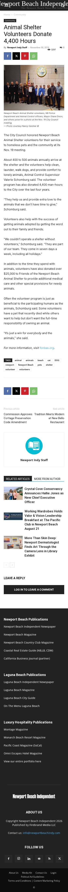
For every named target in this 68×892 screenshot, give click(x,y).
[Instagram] (18, 858)
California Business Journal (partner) (27, 658)
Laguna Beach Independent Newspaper (29, 682)
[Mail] (39, 859)
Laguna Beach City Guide (19, 698)
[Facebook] (7, 56)
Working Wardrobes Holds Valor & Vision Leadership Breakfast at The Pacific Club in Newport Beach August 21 (44, 520)
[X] (16, 56)
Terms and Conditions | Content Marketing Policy (34, 880)
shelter (49, 364)
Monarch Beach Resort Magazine (25, 737)
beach (40, 360)
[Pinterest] (25, 56)
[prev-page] (6, 565)
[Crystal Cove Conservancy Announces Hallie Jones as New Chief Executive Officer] (13, 493)
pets (40, 364)
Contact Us (41, 872)
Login (53, 872)
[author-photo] (34, 454)
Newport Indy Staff (17, 47)
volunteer (10, 369)
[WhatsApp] (33, 56)
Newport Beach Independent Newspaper (30, 626)
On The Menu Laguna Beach (22, 706)
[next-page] (12, 565)
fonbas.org (47, 348)
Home (7, 14)
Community (20, 14)
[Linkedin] (29, 859)
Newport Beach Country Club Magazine (29, 642)
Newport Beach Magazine (20, 634)
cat (49, 360)
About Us (14, 872)
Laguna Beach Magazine (19, 690)
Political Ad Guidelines (32, 876)
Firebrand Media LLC (42, 825)
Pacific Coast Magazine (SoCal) (23, 745)
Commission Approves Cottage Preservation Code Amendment (18, 418)
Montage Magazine (16, 729)
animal (18, 360)
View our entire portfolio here (22, 761)
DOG (57, 360)
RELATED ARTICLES (18, 478)
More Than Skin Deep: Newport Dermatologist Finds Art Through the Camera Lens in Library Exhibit (42, 546)
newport (9, 364)
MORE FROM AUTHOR (47, 478)
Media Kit (27, 872)
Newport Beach (25, 364)
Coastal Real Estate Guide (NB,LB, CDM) (28, 650)
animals (29, 360)
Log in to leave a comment (34, 589)
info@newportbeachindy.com (41, 833)
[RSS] (49, 859)
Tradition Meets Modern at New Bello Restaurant (49, 418)
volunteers (24, 369)
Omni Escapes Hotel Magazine (23, 753)
